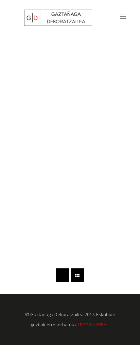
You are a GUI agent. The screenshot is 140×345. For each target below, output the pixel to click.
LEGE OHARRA (92, 325)
